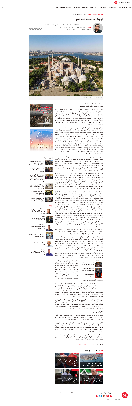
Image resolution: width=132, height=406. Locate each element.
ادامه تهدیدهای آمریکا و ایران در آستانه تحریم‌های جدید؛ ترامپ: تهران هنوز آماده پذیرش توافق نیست (92, 380)
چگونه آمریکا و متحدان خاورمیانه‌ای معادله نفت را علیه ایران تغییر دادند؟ (92, 364)
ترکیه (93, 344)
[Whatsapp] (38, 29)
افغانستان (124, 7)
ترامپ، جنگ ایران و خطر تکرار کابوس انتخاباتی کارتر (38, 219)
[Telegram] (100, 396)
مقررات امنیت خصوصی (68, 393)
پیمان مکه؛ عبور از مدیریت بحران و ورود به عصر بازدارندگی (37, 235)
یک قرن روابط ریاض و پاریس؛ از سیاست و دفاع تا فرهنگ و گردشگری (37, 169)
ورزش (96, 7)
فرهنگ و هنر (85, 7)
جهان (119, 7)
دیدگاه (104, 7)
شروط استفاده (83, 393)
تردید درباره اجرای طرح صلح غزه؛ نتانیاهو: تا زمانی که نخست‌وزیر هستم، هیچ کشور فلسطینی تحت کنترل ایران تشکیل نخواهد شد (37, 178)
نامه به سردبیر (58, 393)
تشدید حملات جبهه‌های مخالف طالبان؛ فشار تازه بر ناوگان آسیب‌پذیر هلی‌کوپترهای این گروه (36, 163)
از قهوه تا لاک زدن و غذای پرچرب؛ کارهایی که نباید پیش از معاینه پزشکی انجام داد (36, 186)
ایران (130, 7)
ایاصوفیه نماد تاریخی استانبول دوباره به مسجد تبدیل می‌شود (87, 263)
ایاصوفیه (80, 344)
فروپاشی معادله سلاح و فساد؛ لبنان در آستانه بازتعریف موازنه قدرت (38, 252)
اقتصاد (91, 7)
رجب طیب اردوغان (87, 344)
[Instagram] (104, 396)
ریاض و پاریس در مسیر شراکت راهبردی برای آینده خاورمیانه (38, 227)
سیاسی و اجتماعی (112, 7)
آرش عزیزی (88, 27)
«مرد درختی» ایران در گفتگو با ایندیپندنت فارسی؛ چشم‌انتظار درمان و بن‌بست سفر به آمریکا (67, 380)
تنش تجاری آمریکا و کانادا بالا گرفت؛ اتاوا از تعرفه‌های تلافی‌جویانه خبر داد (37, 193)
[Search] (2, 7)
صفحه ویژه (68, 7)
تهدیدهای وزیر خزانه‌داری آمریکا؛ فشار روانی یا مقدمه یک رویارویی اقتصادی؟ (37, 211)
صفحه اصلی (100, 15)
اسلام (76, 344)
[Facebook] (40, 29)
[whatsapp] (97, 396)
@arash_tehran (86, 29)
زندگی (100, 7)
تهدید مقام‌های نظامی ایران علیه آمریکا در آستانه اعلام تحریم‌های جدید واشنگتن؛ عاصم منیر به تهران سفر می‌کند (67, 362)
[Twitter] (35, 29)
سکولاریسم (71, 344)
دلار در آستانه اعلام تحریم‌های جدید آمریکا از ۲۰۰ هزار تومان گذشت (37, 200)
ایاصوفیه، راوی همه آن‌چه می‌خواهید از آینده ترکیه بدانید (88, 269)
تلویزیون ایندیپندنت (60, 7)
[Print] (30, 29)
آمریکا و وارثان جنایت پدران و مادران (38, 243)
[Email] (33, 29)
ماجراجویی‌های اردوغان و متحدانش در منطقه (89, 275)
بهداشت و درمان (76, 7)
